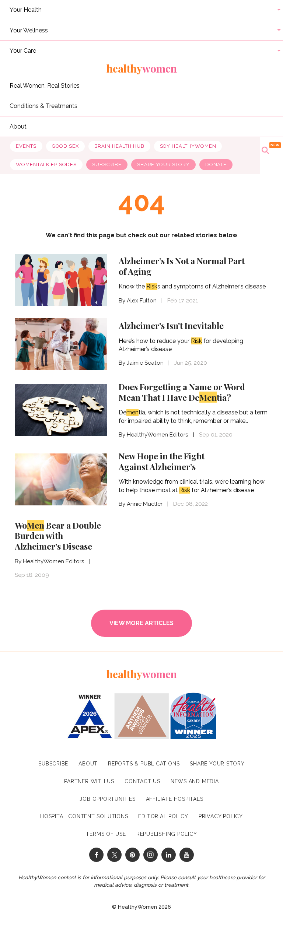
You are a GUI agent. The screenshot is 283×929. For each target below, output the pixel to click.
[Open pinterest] (132, 855)
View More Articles (141, 623)
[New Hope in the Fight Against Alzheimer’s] (61, 479)
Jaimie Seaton (145, 363)
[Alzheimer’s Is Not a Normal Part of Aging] (61, 279)
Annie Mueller (145, 504)
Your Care (23, 50)
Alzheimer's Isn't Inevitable (171, 325)
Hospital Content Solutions (84, 816)
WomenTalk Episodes (46, 164)
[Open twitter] (114, 855)
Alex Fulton (142, 300)
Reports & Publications (143, 764)
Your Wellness (29, 30)
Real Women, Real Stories (45, 85)
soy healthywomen (188, 146)
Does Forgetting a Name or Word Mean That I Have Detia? (182, 392)
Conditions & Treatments (43, 105)
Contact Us (142, 781)
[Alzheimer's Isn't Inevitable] (61, 344)
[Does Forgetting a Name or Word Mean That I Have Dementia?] (61, 409)
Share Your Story (163, 164)
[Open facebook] (96, 855)
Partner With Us (89, 781)
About (18, 126)
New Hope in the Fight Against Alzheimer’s (162, 461)
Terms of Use (106, 834)
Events (26, 146)
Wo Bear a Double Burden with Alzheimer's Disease (58, 535)
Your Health (26, 9)
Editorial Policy (163, 816)
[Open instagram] (150, 855)
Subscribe (107, 164)
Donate (216, 164)
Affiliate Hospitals (174, 799)
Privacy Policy (221, 816)
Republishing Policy (166, 834)
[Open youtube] (186, 855)
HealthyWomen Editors (157, 434)
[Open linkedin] (168, 855)
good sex (65, 146)
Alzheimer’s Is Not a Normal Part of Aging (182, 266)
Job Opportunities (107, 799)
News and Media (195, 781)
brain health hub (119, 146)
